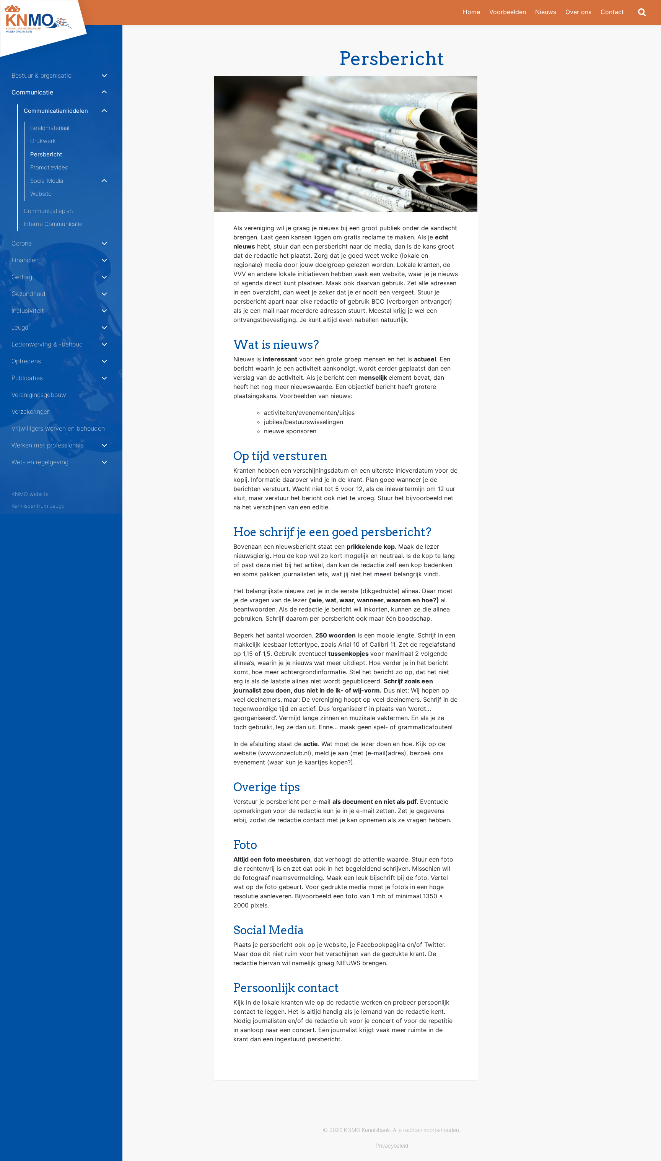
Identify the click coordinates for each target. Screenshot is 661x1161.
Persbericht (46, 154)
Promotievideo (49, 167)
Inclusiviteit (27, 310)
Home (471, 12)
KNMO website (30, 494)
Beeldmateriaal (49, 128)
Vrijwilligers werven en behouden (58, 428)
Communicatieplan (48, 211)
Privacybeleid (392, 1145)
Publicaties (27, 378)
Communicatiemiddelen (56, 110)
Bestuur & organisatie (41, 75)
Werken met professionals (47, 445)
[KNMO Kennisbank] (50, 19)
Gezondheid (28, 294)
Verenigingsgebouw (38, 394)
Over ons (578, 12)
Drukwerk (43, 141)
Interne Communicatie (53, 224)
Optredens (26, 361)
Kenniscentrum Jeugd (38, 505)
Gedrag (21, 277)
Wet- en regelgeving (39, 462)
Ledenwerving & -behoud (47, 344)
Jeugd (20, 327)
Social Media (46, 180)
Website (41, 193)
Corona (21, 243)
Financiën (25, 260)
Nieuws (545, 12)
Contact (612, 12)
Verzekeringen (30, 411)
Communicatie (32, 92)
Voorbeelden (507, 12)
